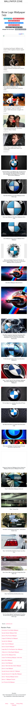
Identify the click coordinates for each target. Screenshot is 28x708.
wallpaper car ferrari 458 (18, 18)
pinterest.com (9, 623)
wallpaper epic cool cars (14, 20)
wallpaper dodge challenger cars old (14, 27)
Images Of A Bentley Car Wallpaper (10, 638)
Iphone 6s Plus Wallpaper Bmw (9, 654)
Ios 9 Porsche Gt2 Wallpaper (8, 682)
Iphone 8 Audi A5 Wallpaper (8, 646)
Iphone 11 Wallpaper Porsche (8, 679)
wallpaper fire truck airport (8, 29)
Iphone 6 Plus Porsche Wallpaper (9, 635)
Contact (12, 703)
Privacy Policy (19, 703)
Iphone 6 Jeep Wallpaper (7, 668)
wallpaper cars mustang (14, 25)
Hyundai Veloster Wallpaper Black (9, 633)
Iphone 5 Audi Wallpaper (7, 663)
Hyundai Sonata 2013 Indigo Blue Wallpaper (12, 674)
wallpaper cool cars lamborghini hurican (14, 23)
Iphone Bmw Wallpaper (7, 660)
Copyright (14, 705)
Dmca (6, 703)
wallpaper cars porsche (20, 29)
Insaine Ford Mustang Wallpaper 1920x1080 (12, 657)
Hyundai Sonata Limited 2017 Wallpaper (11, 671)
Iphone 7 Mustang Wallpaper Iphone (10, 676)
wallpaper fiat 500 (8, 18)
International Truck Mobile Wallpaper (10, 630)
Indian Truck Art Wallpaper (8, 644)
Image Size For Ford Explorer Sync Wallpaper (12, 649)
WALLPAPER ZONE (13, 1)
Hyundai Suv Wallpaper (7, 641)
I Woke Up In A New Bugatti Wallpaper (10, 652)
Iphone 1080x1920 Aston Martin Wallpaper (11, 665)
